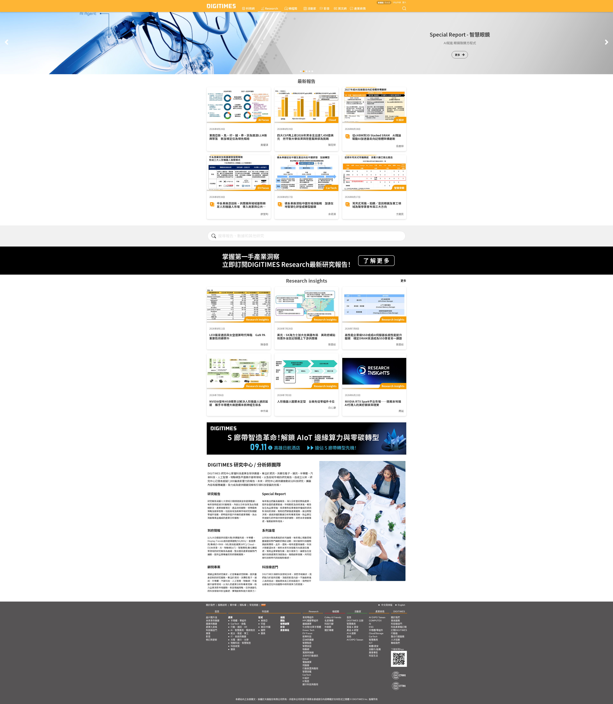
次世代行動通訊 (310, 655)
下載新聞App (397, 649)
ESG (371, 627)
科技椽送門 (211, 630)
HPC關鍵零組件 (310, 620)
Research (271, 8)
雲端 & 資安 (352, 627)
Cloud (305, 659)
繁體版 (381, 2)
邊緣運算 (307, 623)
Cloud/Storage (376, 633)
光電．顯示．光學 (240, 639)
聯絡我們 (395, 643)
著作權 (233, 605)
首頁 (217, 611)
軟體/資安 (373, 646)
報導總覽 (284, 623)
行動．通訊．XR (239, 627)
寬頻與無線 (308, 652)
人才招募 (395, 639)
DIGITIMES (399, 611)
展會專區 (284, 630)
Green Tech (308, 630)
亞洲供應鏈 (308, 639)
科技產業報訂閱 (399, 627)
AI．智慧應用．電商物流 (243, 630)
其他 (349, 636)
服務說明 (222, 605)
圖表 (233, 649)
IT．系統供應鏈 (238, 636)
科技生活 (373, 655)
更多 (457, 55)
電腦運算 (307, 662)
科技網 (250, 8)
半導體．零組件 (238, 620)
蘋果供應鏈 (211, 623)
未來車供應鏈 (212, 620)
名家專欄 (329, 620)
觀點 (282, 620)
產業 (230, 617)
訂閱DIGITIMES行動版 (399, 632)
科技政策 (235, 646)
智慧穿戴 (307, 671)
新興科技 (307, 636)
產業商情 (360, 8)
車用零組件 (308, 617)
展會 (208, 633)
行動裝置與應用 (310, 668)
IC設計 (306, 678)
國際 (263, 630)
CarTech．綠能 (238, 623)
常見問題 (253, 605)
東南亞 (264, 620)
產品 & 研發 (352, 630)
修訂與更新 (211, 639)
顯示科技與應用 (310, 684)
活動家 (311, 8)
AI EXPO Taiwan (355, 639)
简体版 (387, 2)
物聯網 (306, 649)
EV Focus (307, 633)
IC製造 (306, 681)
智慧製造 (307, 643)
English (401, 605)
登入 (404, 2)
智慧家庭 (307, 646)
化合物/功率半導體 (312, 627)
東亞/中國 (265, 627)
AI (370, 623)
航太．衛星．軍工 (240, 633)
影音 (325, 8)
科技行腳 (329, 623)
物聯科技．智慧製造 (241, 643)
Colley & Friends (333, 617)
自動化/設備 (375, 649)
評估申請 (397, 2)
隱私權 (243, 605)
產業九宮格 (211, 627)
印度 (263, 623)
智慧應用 (351, 623)
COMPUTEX (375, 620)
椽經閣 (292, 8)
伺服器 (306, 665)
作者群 (328, 627)
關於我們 (210, 605)
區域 (260, 617)
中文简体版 (386, 605)
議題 (282, 617)
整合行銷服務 (397, 636)
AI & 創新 (351, 633)
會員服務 (395, 620)
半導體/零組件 (376, 630)
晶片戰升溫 (211, 617)
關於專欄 (329, 630)
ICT (371, 643)
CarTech (307, 675)
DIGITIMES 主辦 (355, 620)
